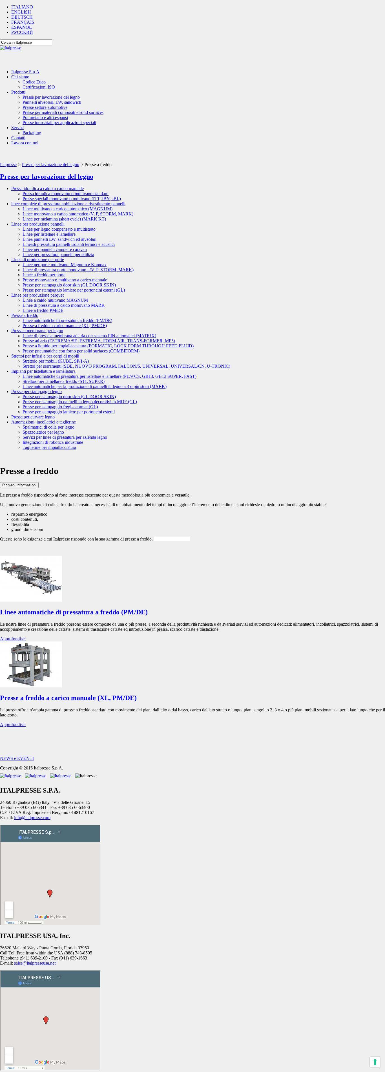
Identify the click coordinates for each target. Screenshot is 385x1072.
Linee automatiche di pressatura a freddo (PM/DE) (67, 320)
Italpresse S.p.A (25, 71)
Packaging (32, 132)
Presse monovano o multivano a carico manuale (65, 279)
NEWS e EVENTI (17, 758)
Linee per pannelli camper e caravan (55, 249)
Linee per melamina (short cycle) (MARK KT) (64, 219)
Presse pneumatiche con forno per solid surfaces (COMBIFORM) (81, 350)
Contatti (18, 137)
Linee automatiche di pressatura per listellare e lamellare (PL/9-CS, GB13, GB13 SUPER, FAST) (109, 376)
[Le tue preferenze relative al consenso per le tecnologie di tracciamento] (375, 1062)
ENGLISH (21, 12)
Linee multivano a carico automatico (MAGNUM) (67, 208)
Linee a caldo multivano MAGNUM (55, 300)
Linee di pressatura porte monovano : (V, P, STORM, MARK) (78, 269)
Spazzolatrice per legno (43, 432)
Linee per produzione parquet (37, 295)
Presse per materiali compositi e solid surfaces (63, 112)
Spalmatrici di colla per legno (48, 427)
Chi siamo (20, 76)
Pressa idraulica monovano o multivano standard (66, 193)
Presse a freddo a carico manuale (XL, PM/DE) (65, 325)
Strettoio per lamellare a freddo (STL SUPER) (64, 381)
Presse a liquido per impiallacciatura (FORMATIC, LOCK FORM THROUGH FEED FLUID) (108, 345)
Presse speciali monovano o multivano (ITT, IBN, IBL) (72, 198)
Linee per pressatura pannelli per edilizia (58, 254)
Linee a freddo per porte (44, 274)
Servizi (17, 127)
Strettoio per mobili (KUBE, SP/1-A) (56, 361)
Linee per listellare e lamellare (49, 234)
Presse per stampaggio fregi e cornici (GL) (60, 406)
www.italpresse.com (172, 539)
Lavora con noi (24, 142)
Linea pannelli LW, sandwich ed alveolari (59, 239)
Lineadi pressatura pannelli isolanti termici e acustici (69, 244)
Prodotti (18, 92)
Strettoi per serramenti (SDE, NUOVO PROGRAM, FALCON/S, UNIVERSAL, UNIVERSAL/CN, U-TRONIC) (126, 366)
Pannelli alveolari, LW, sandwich (52, 102)
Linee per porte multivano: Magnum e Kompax (65, 264)
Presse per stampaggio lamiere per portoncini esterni (69, 411)
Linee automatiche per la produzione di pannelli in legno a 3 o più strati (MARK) (95, 386)
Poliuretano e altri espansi (45, 117)
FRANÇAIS (22, 22)
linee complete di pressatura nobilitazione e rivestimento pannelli (68, 203)
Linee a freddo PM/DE (43, 310)
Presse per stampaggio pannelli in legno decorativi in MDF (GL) (80, 401)
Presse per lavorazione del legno (51, 97)
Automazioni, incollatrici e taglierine (43, 422)
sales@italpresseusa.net (35, 963)
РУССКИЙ (22, 32)
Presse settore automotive (45, 107)
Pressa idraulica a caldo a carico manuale (47, 188)
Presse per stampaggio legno (36, 391)
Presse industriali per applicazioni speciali (59, 122)
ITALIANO (22, 7)
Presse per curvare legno (33, 416)
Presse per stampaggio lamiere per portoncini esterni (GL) (74, 290)
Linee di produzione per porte (37, 259)
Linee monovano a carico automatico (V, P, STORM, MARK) (78, 213)
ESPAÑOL (21, 27)
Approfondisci (13, 638)
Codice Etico (34, 82)
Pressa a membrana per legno (37, 330)
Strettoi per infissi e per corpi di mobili (45, 356)
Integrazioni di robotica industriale (53, 442)
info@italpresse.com (32, 817)
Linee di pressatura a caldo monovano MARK (64, 305)
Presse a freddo (24, 315)
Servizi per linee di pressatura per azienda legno (65, 437)
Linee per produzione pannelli (38, 224)
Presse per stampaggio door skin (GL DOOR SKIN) (69, 285)
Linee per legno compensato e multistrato (59, 229)
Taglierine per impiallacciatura (49, 447)
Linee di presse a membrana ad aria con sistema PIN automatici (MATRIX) (89, 335)
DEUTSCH (22, 17)
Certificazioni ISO (39, 87)
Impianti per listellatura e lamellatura (43, 371)
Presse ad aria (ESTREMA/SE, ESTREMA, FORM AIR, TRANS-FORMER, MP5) (99, 340)
